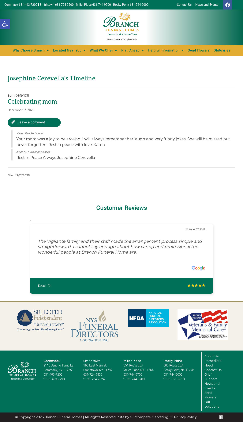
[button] (5, 24)
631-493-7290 (55, 384)
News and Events (212, 391)
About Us (211, 361)
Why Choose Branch (29, 50)
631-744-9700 (132, 380)
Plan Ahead (130, 50)
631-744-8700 (135, 384)
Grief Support (210, 382)
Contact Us (213, 375)
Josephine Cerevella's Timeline (51, 78)
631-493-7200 (52, 380)
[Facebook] (227, 5)
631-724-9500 (92, 380)
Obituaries (222, 50)
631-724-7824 (95, 384)
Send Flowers (198, 50)
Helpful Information (164, 50)
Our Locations (211, 409)
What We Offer (101, 50)
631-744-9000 (172, 380)
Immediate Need (213, 368)
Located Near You (67, 50)
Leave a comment (31, 122)
